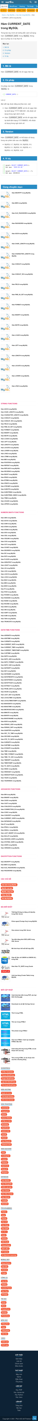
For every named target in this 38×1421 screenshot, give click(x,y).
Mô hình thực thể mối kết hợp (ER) (23, 948)
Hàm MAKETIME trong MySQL (11, 707)
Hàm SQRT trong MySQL (9, 613)
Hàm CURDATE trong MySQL (10, 641)
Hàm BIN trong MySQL (8, 794)
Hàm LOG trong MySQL (8, 571)
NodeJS (4, 1169)
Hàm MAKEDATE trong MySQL (11, 704)
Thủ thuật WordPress (9, 1085)
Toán (3, 1327)
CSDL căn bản (7, 1187)
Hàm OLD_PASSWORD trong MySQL (13, 868)
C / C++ (3, 10)
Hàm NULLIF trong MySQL (9, 836)
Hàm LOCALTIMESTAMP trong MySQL (13, 701)
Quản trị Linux (6, 1093)
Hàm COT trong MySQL (8, 544)
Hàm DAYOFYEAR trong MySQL (11, 683)
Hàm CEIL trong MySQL (8, 535)
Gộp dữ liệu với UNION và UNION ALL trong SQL (24, 958)
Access (4, 1312)
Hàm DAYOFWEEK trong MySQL (11, 680)
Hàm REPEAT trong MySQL (10, 465)
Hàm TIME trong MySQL (9, 751)
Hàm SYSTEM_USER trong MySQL (12, 842)
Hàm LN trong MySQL (8, 568)
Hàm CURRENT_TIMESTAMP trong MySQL (15, 650)
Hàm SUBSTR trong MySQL (10, 489)
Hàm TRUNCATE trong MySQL (11, 622)
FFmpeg (4, 1294)
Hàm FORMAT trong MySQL (10, 430)
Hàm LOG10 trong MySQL (9, 574)
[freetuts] (9, 2)
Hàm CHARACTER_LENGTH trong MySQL (14, 415)
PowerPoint (6, 1309)
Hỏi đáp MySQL (7, 898)
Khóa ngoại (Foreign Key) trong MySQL (24, 921)
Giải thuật (11, 10)
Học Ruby (5, 1225)
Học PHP (19, 1390)
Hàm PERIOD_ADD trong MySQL (11, 724)
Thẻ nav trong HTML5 (18, 1022)
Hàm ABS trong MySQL (8, 518)
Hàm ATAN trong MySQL (9, 527)
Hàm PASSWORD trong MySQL (11, 871)
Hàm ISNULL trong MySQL (9, 830)
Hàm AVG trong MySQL (8, 532)
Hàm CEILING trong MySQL (10, 538)
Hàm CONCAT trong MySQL (10, 418)
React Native (6, 1263)
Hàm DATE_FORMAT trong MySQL (12, 662)
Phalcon (4, 1162)
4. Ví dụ (5, 56)
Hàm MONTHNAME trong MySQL (12, 718)
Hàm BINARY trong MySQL (10, 797)
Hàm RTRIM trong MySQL (9, 480)
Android (4, 1270)
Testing (4, 1284)
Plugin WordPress (8, 1078)
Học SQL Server (7, 1194)
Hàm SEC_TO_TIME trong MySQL (12, 733)
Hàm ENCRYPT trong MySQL (10, 862)
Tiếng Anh (5, 1324)
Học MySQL (6, 1180)
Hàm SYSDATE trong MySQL (10, 748)
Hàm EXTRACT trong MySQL (10, 686)
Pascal (4, 1218)
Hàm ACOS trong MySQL (9, 521)
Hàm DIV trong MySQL (8, 553)
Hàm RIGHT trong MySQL (9, 474)
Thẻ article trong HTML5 (19, 1031)
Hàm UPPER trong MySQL (9, 504)
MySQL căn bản (7, 888)
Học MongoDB (7, 1184)
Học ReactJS (6, 1141)
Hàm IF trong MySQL (7, 824)
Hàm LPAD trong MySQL (9, 453)
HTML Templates (7, 1072)
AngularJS (5, 1111)
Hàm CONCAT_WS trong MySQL (11, 421)
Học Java (19, 1397)
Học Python (19, 1394)
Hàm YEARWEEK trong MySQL (11, 781)
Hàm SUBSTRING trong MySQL (11, 492)
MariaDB (5, 1204)
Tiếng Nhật (5, 1330)
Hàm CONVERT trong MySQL (10, 815)
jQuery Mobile (6, 1118)
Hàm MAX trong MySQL (8, 580)
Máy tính (19, 1374)
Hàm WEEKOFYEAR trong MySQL (12, 775)
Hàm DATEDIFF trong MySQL (10, 668)
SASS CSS (5, 1131)
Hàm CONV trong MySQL (9, 812)
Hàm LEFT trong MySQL (9, 442)
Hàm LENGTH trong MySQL (10, 445)
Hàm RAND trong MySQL (9, 601)
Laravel (4, 1159)
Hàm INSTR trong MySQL (9, 436)
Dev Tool (5, 1291)
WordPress (13, 6)
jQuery (4, 1114)
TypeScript (5, 1128)
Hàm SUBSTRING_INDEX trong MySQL (13, 495)
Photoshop (5, 1316)
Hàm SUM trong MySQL (8, 616)
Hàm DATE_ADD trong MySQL (11, 659)
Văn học (4, 1334)
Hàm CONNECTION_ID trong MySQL (13, 809)
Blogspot (5, 1172)
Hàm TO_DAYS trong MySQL (10, 766)
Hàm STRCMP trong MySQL (10, 486)
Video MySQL (6, 895)
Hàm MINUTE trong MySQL (10, 712)
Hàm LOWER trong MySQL (9, 451)
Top (34, 1418)
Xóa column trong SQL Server (21, 930)
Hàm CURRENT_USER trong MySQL (13, 818)
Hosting (22, 6)
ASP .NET (5, 1248)
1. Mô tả (6, 47)
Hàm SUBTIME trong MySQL (10, 745)
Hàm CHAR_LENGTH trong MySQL (12, 412)
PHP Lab (5, 1345)
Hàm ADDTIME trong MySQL (10, 638)
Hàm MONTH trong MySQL (9, 715)
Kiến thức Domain (8, 1100)
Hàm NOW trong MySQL (9, 721)
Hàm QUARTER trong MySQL (10, 730)
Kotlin (4, 1235)
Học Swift (5, 1228)
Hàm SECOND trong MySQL (10, 736)
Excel (4, 1302)
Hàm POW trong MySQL (9, 592)
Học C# (4, 1222)
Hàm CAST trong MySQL (9, 803)
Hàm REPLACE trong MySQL (10, 468)
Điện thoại (18, 1379)
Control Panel (6, 1288)
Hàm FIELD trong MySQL (9, 424)
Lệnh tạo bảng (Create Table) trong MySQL (23, 976)
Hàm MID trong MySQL (8, 459)
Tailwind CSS (6, 1144)
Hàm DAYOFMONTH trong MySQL (12, 677)
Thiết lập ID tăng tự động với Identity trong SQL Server (23, 913)
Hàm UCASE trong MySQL (9, 501)
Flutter (4, 1273)
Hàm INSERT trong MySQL (9, 433)
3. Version (6, 53)
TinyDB (4, 1200)
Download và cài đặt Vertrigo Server (23, 1004)
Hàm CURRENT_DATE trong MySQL (12, 644)
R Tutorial (5, 1252)
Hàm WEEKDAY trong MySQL (10, 772)
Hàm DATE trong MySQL (9, 656)
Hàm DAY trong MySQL (8, 671)
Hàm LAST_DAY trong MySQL (10, 695)
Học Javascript (19, 1392)
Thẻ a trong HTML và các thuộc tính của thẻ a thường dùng (23, 1058)
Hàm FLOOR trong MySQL (9, 559)
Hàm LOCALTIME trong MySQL (11, 698)
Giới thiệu (19, 1358)
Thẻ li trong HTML (17, 1013)
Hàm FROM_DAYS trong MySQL (11, 689)
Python (4, 1212)
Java (3, 1215)
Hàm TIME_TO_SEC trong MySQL (12, 757)
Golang (4, 1238)
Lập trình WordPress (8, 1082)
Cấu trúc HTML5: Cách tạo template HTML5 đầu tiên (23, 1041)
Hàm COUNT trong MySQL (9, 547)
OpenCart (5, 1166)
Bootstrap (5, 1124)
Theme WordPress (8, 1075)
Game (19, 1376)
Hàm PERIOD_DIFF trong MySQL (11, 727)
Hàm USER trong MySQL (9, 845)
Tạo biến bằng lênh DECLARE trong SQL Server (23, 940)
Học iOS (4, 1266)
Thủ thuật (30, 6)
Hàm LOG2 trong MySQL (9, 577)
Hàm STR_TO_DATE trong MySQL (12, 739)
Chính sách (19, 1363)
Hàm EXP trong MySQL (8, 556)
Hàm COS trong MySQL (8, 541)
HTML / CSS (21, 10)
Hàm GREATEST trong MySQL (11, 562)
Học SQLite (5, 1197)
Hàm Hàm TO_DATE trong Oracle (22, 966)
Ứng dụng (19, 1381)
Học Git (4, 1281)
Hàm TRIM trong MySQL (9, 498)
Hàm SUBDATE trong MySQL (10, 742)
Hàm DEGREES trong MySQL (10, 550)
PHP (3, 1152)
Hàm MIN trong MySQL (8, 583)
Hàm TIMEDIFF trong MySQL (10, 760)
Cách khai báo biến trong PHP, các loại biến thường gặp (24, 996)
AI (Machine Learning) (9, 1255)
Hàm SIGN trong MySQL (9, 607)
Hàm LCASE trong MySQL (9, 439)
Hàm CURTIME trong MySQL (10, 653)
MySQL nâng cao (7, 892)
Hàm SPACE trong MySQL (9, 483)
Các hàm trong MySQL (9, 885)
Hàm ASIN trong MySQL (9, 524)
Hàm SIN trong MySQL (8, 610)
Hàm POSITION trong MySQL (10, 462)
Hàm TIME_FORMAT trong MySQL (12, 754)
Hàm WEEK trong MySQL (9, 769)
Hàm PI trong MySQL (8, 589)
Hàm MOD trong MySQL (9, 586)
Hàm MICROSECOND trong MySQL (12, 710)
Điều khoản (19, 1366)
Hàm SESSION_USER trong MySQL (12, 839)
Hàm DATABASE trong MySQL (11, 821)
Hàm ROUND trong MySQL (9, 604)
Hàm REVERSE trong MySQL (10, 471)
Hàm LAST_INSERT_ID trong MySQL (13, 833)
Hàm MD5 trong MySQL (8, 865)
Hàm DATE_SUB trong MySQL (11, 665)
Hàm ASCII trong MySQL (9, 409)
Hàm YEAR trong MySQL (9, 778)
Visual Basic (6, 1245)
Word (3, 1306)
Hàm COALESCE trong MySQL (11, 806)
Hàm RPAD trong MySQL (9, 477)
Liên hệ (19, 1361)
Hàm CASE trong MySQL (9, 800)
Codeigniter (6, 1156)
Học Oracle (5, 1190)
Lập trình (4, 6)
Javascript (31, 10)
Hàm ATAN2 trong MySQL (9, 530)
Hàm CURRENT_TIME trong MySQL (12, 647)
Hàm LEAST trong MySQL (9, 565)
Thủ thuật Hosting (7, 1096)
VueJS (4, 1134)
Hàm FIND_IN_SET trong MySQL (11, 427)
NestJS (4, 1138)
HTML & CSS (6, 1121)
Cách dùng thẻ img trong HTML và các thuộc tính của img (24, 1049)
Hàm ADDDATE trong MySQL (10, 635)
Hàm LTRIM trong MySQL (9, 456)
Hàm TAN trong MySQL (8, 619)
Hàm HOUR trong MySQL (9, 692)
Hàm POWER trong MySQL (10, 595)
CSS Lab (5, 1342)
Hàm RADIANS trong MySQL (10, 598)
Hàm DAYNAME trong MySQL (10, 674)
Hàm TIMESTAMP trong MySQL (11, 763)
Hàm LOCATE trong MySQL (10, 448)
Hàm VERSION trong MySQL (10, 848)
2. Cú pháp (7, 50)
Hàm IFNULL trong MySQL (9, 827)
